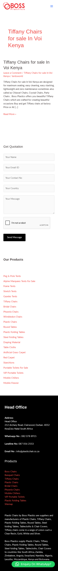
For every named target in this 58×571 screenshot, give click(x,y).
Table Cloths (9, 347)
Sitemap (9, 504)
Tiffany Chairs (10, 301)
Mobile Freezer (11, 383)
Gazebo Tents (10, 296)
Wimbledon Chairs (12, 317)
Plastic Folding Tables (14, 332)
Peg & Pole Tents (12, 276)
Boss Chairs (11, 471)
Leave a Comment (12, 73)
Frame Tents (9, 286)
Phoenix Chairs (11, 312)
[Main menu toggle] (51, 6)
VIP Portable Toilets (13, 373)
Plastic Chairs (10, 322)
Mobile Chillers (11, 378)
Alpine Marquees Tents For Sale (19, 281)
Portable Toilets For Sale (15, 368)
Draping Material (11, 342)
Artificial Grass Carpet (14, 352)
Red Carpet (9, 357)
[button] (33, 564)
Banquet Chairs (12, 475)
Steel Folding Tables (13, 337)
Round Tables (10, 327)
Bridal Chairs (9, 307)
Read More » (9, 113)
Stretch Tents (10, 291)
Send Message (14, 237)
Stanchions (8, 363)
